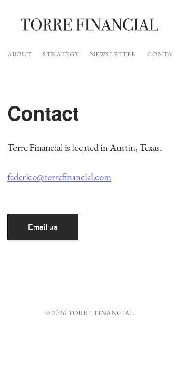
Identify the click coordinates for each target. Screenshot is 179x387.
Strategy (61, 54)
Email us (43, 226)
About (19, 54)
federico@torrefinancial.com (59, 177)
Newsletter (113, 54)
